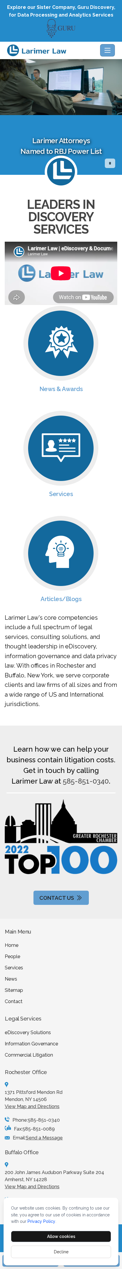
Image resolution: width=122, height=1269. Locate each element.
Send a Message (44, 1138)
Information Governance (31, 1044)
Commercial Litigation (29, 1055)
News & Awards (61, 389)
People (12, 956)
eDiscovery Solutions (28, 1032)
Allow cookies (61, 1236)
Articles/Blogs (61, 599)
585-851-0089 (39, 1129)
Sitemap (14, 990)
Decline (61, 1251)
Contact (14, 1001)
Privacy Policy (41, 1221)
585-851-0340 (86, 781)
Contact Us (56, 898)
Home (11, 945)
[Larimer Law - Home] (52, 50)
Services (61, 494)
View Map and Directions (32, 1106)
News (11, 979)
